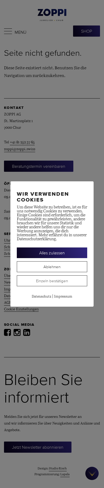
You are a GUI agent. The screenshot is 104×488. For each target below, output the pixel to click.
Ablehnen (52, 266)
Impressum (63, 296)
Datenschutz (41, 296)
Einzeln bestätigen (52, 281)
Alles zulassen (52, 252)
